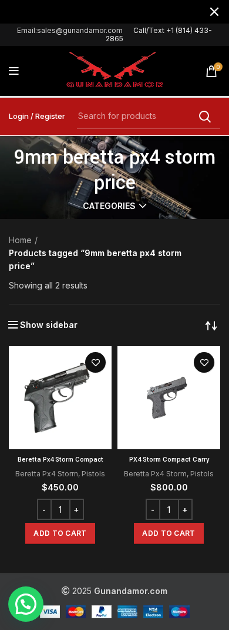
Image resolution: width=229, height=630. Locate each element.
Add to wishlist (95, 362)
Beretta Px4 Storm (46, 473)
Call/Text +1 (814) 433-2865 (159, 34)
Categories (109, 206)
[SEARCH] (204, 116)
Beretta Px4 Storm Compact (60, 459)
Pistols (93, 473)
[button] (60, 533)
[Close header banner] (214, 12)
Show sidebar (49, 325)
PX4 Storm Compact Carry (169, 459)
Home (20, 240)
